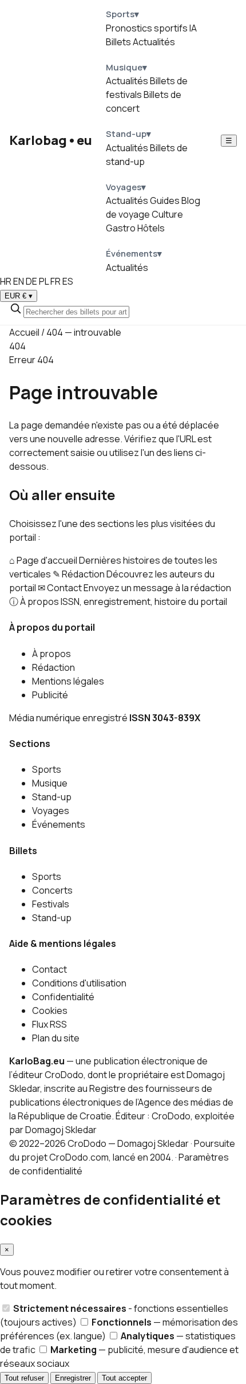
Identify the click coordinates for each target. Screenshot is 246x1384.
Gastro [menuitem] (121, 228)
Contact (49, 969)
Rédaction (53, 667)
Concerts (52, 890)
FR (55, 281)
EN (18, 281)
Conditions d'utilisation (79, 983)
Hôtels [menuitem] (151, 228)
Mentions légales (68, 681)
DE (31, 281)
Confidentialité (63, 996)
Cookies (50, 1010)
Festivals (50, 904)
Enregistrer (73, 1378)
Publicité (50, 695)
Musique (50, 783)
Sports (46, 769)
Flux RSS (49, 1024)
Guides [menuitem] (165, 200)
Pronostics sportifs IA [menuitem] (151, 28)
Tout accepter (124, 1378)
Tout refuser (24, 1378)
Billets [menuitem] (118, 42)
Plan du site (56, 1038)
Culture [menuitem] (167, 214)
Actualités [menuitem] (154, 42)
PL (44, 281)
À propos (51, 653)
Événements (58, 824)
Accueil (24, 332)
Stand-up (52, 797)
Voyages (50, 810)
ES (67, 281)
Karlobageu (50, 140)
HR (5, 281)
